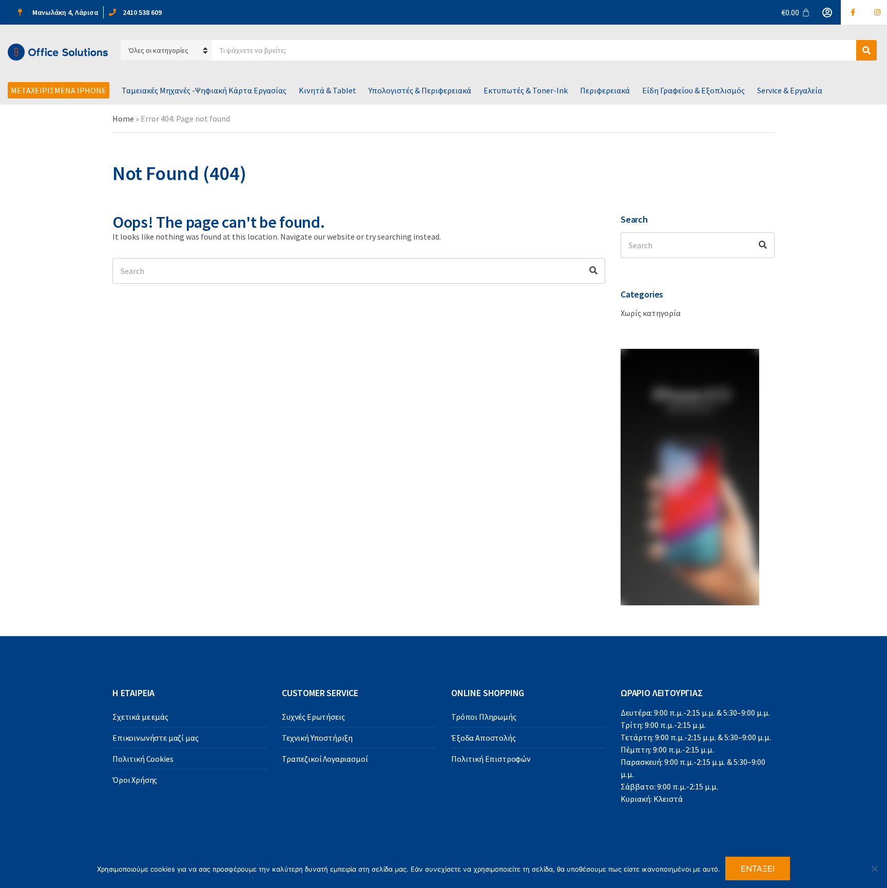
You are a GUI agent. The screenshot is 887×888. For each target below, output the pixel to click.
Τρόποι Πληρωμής (483, 717)
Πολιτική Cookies (142, 759)
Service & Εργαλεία (789, 90)
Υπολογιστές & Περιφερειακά (420, 90)
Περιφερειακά (605, 90)
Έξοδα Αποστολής (483, 738)
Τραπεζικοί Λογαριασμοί (325, 759)
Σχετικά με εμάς (140, 717)
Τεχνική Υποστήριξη (317, 738)
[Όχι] (874, 868)
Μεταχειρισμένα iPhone (58, 90)
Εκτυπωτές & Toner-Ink (526, 90)
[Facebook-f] (853, 12)
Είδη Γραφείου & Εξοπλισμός (693, 90)
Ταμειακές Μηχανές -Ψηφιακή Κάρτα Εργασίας (204, 90)
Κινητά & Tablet (327, 90)
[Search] (593, 271)
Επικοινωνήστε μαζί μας (155, 738)
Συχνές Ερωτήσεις (313, 717)
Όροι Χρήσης (134, 780)
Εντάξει (758, 868)
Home (123, 118)
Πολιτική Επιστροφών (491, 759)
